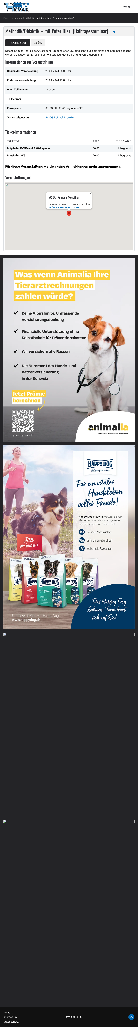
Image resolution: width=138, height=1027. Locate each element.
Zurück (38, 42)
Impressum (10, 1017)
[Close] (90, 193)
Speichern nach (19, 42)
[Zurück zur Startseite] (16, 6)
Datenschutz (11, 1022)
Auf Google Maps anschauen (64, 207)
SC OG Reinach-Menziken (60, 118)
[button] (129, 6)
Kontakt (8, 1012)
